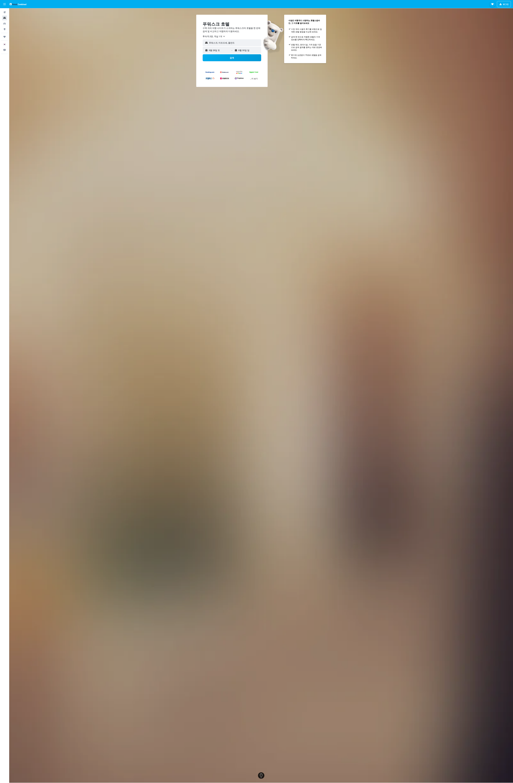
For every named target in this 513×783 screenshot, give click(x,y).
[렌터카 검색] (4, 23)
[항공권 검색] (4, 12)
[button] (4, 4)
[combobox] (214, 36)
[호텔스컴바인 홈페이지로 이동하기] (18, 4)
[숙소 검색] (4, 18)
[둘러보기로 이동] (4, 29)
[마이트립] (4, 36)
